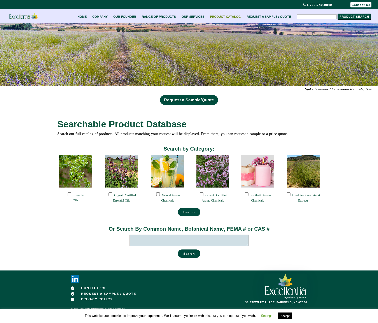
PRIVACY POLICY (97, 299)
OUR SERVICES (193, 16)
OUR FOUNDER (124, 16)
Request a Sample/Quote (189, 100)
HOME (82, 16)
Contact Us (361, 5)
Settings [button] (267, 316)
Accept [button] (285, 316)
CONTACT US (93, 288)
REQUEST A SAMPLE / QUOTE (269, 16)
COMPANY (100, 16)
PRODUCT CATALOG (225, 16)
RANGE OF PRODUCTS (159, 16)
